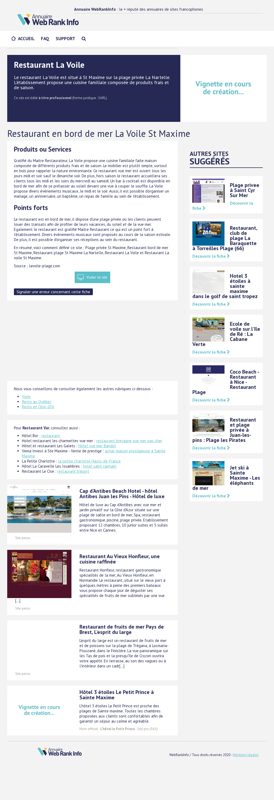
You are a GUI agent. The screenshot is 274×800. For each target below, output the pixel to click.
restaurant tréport (73, 471)
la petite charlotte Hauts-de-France (89, 461)
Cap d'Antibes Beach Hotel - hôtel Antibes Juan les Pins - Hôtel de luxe (122, 493)
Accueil (26, 39)
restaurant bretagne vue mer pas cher (129, 440)
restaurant (50, 435)
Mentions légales (246, 755)
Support (65, 39)
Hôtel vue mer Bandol (97, 445)
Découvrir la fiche (209, 256)
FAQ (45, 39)
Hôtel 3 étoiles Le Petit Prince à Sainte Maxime (116, 695)
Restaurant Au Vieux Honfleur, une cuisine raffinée (119, 559)
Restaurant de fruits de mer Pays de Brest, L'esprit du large (121, 629)
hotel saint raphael (99, 466)
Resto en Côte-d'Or (38, 406)
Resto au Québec (36, 401)
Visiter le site (96, 277)
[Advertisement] (92, 343)
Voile (26, 396)
